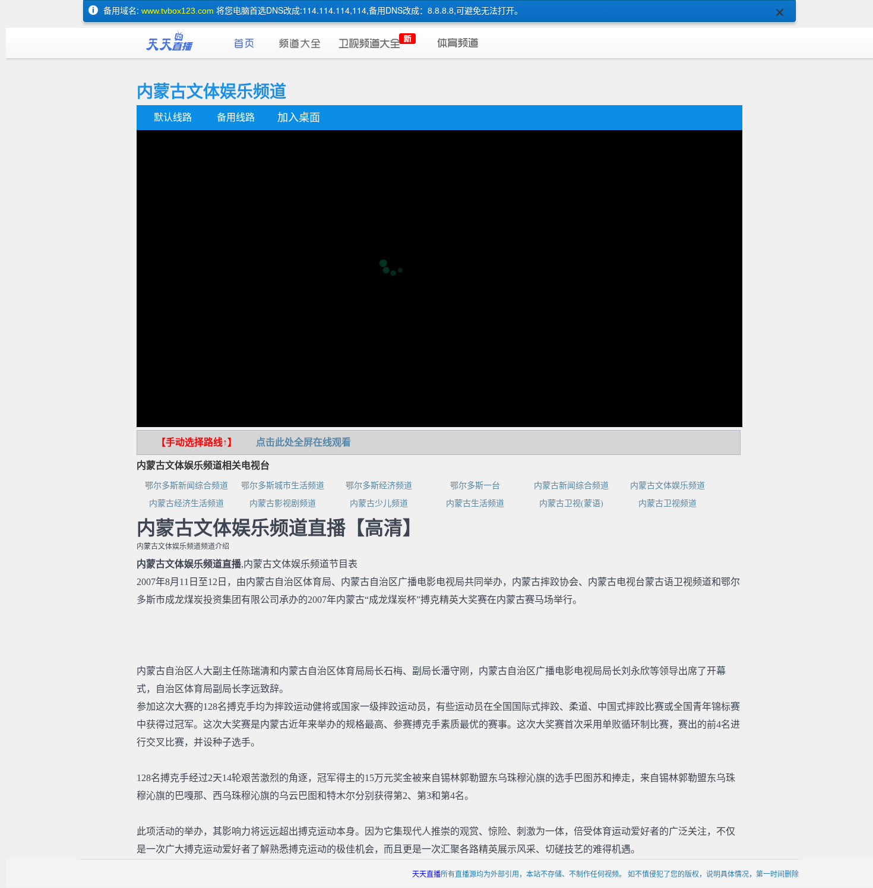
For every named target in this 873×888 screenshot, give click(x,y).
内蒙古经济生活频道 (186, 503)
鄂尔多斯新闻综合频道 (186, 485)
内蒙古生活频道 (475, 503)
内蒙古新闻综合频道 (571, 485)
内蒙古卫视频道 (667, 503)
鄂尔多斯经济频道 (379, 485)
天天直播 (426, 873)
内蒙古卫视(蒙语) (571, 503)
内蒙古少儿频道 (379, 503)
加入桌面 (298, 118)
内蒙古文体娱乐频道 (667, 485)
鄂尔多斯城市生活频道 (282, 485)
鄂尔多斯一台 (475, 485)
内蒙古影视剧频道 (282, 503)
